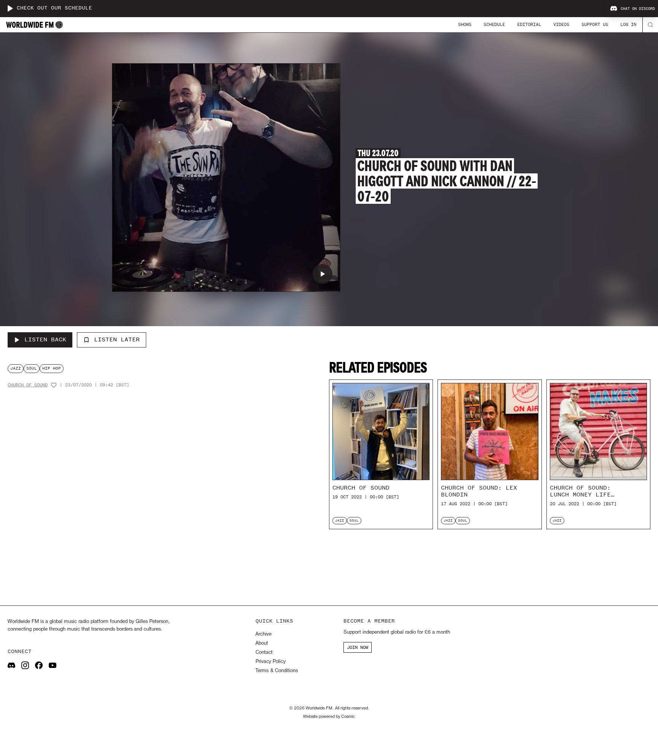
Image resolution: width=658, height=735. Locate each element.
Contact (264, 652)
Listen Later (117, 339)
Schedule (494, 24)
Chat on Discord (638, 8)
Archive (264, 634)
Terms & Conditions (277, 671)
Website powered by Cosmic (329, 717)
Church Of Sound (28, 385)
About (262, 643)
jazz (15, 368)
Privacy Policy (271, 662)
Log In (628, 24)
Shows (464, 24)
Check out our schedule (54, 8)
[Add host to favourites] (54, 385)
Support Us (594, 24)
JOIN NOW (357, 647)
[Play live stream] (10, 8)
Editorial (529, 24)
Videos (561, 24)
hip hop (51, 368)
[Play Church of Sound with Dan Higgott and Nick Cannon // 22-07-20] (322, 274)
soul (31, 368)
